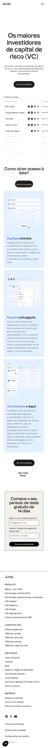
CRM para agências (14, 629)
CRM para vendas (13, 633)
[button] (42, 4)
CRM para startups (13, 641)
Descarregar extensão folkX (17, 593)
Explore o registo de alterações (19, 670)
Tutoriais (9, 662)
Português (11, 742)
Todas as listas (11, 97)
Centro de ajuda (12, 657)
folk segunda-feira (13, 613)
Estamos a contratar (14, 698)
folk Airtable (10, 609)
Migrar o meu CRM (13, 589)
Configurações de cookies (17, 736)
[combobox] (11, 742)
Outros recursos (12, 686)
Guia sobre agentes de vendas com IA (22, 682)
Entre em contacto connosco (18, 706)
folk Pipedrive (11, 605)
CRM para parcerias (14, 637)
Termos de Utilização (14, 724)
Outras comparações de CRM (18, 617)
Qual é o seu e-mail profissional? (23, 518)
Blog (7, 665)
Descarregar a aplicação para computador (24, 597)
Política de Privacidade (15, 730)
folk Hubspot (11, 601)
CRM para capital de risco (16, 645)
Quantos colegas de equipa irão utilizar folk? (23, 529)
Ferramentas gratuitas (15, 674)
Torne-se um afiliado (14, 702)
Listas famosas (11, 678)
